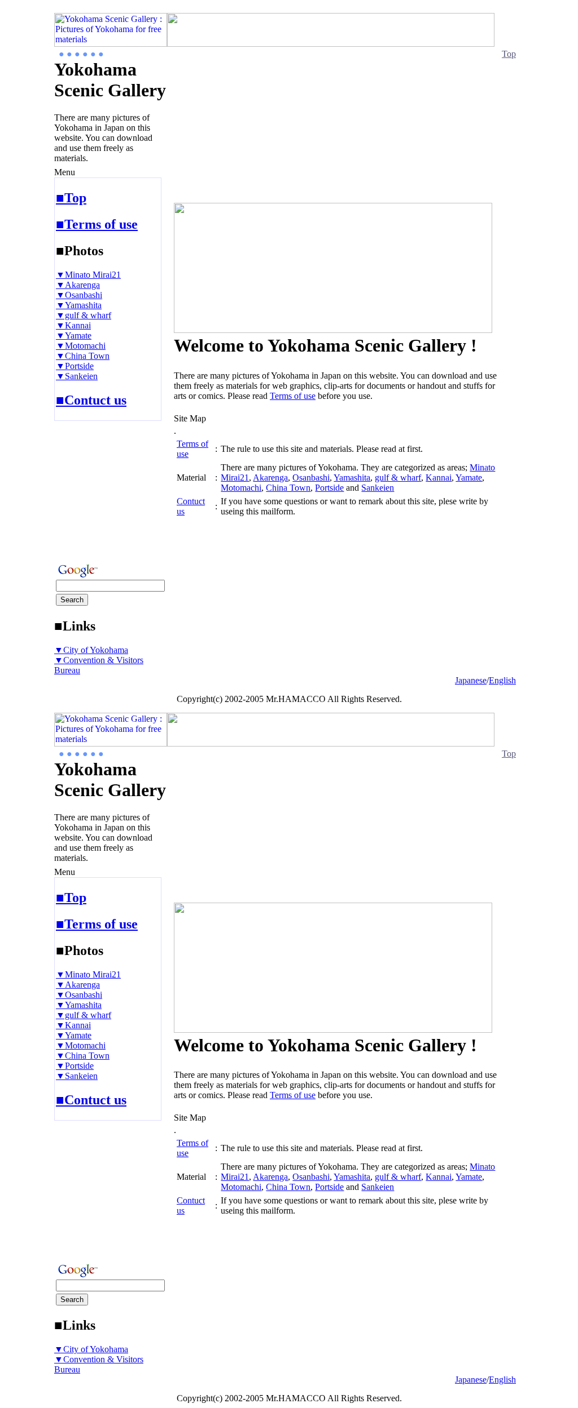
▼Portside (75, 366)
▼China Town (83, 356)
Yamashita (352, 477)
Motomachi (241, 487)
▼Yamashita (79, 305)
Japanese (471, 680)
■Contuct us (91, 400)
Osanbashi (311, 477)
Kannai (439, 477)
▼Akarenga (78, 285)
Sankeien (377, 487)
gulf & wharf (398, 477)
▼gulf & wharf (83, 315)
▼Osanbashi (79, 295)
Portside (329, 487)
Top (509, 54)
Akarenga (270, 477)
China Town (288, 487)
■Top (71, 197)
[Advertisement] (88, 488)
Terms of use (293, 396)
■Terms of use (97, 224)
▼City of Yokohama (91, 650)
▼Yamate (73, 335)
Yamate (469, 477)
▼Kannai (73, 325)
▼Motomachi (81, 345)
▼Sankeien (77, 376)
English (502, 680)
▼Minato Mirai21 (88, 274)
